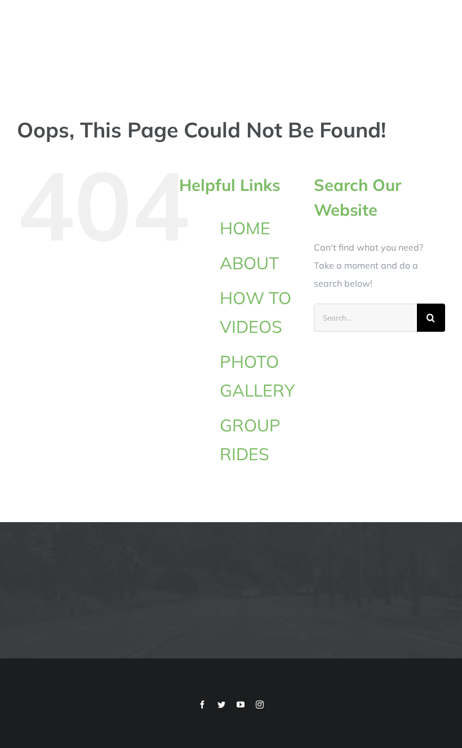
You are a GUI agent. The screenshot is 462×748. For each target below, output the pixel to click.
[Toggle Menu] (437, 41)
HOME (245, 228)
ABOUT (249, 263)
